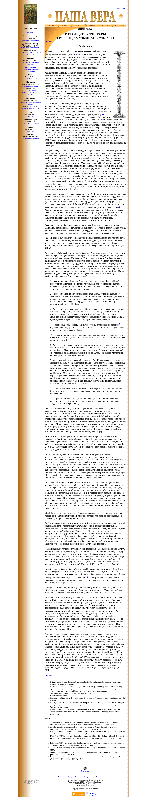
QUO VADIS (30, 131)
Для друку (85, 771)
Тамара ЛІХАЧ (85, 29)
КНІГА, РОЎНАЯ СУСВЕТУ (30, 78)
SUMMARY (30, 32)
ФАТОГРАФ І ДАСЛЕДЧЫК (30, 108)
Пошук (92, 26)
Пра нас (51, 26)
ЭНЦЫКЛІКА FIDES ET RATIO (30, 40)
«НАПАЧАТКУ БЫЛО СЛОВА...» (30, 48)
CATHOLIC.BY (121, 8)
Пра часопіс (62, 777)
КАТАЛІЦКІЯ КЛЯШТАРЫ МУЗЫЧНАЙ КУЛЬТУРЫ (30, 92)
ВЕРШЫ (30, 116)
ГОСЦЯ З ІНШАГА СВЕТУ (30, 138)
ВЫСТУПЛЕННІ (30, 69)
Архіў (78, 26)
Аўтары (65, 26)
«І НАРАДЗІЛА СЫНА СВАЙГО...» (30, 86)
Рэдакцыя (119, 26)
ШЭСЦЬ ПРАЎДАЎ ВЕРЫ (30, 123)
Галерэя (106, 26)
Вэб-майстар (108, 777)
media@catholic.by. (88, 785)
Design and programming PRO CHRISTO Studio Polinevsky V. (30, 782)
